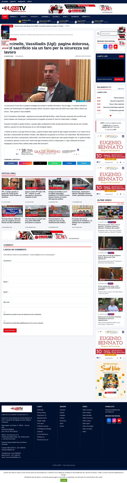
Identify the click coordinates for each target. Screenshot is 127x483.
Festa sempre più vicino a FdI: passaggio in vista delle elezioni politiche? (109, 287)
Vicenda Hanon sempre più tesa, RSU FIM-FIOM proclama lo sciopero (35, 220)
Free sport (40, 423)
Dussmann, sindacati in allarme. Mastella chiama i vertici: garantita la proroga (82, 193)
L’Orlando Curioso (42, 426)
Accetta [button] (64, 480)
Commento (7, 261)
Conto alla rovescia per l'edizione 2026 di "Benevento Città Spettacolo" (109, 257)
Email (5, 292)
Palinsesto (75, 16)
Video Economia (88, 418)
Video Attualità (87, 415)
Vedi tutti (121, 88)
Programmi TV (41, 415)
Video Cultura (87, 421)
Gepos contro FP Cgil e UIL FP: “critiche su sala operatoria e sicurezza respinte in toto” (35, 194)
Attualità (34, 16)
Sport (65, 16)
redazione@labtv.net (8, 450)
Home (5, 16)
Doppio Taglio (41, 421)
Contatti (13, 1)
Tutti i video (120, 204)
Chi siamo (5, 1)
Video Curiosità (87, 429)
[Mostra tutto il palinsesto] (110, 115)
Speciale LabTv (42, 418)
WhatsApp (55, 163)
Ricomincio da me (42, 439)
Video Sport (86, 423)
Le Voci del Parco (42, 434)
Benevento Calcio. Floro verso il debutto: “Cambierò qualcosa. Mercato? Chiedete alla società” (109, 226)
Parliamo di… (41, 437)
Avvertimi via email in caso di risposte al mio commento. (22, 314)
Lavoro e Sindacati (14, 34)
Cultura (55, 16)
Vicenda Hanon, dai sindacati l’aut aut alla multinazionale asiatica (57, 220)
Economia (45, 16)
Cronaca (13, 16)
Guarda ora (119, 79)
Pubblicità (21, 1)
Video (84, 431)
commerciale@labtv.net (13, 457)
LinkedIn (69, 163)
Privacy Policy (41, 412)
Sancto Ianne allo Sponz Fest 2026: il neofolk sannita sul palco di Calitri (38, 26)
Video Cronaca (87, 410)
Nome (5, 282)
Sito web (6, 302)
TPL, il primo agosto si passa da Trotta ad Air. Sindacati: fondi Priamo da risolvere (11, 194)
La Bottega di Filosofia (44, 429)
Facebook (11, 163)
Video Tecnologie (88, 426)
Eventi (62, 426)
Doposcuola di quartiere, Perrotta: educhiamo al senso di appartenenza (109, 318)
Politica (23, 16)
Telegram (84, 163)
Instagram (25, 163)
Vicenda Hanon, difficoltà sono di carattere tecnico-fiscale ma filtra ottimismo (11, 220)
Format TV (85, 16)
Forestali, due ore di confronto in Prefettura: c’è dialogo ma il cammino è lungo (82, 221)
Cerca (29, 1)
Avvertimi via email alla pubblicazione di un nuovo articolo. (23, 323)
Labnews (40, 431)
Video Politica (87, 412)
